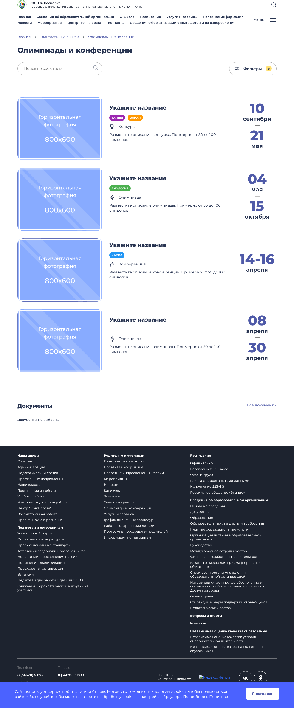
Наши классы (28, 485)
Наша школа (28, 456)
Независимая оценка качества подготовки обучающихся (226, 649)
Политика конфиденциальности (174, 679)
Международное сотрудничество (218, 551)
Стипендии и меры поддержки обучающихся (228, 602)
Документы (199, 512)
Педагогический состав (37, 473)
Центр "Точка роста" (84, 23)
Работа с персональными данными (219, 481)
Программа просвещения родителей (136, 531)
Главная (24, 17)
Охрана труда (201, 475)
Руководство (201, 545)
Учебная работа (30, 496)
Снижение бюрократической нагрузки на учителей (52, 588)
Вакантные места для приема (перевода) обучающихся (225, 565)
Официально (201, 463)
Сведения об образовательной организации (75, 17)
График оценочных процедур (128, 520)
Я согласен (263, 693)
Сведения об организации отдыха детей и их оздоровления (182, 23)
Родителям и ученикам (124, 456)
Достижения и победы (36, 491)
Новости (24, 23)
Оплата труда (201, 596)
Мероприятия (49, 23)
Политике (218, 696)
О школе (127, 17)
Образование (201, 518)
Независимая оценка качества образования (228, 631)
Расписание (150, 17)
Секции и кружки (119, 502)
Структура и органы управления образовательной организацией (218, 574)
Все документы (262, 405)
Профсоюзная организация (40, 568)
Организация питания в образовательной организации (226, 537)
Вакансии (25, 574)
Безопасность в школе (209, 469)
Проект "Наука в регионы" (39, 520)
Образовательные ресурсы (40, 539)
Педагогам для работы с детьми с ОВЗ (50, 580)
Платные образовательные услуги (219, 529)
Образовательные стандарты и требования (227, 523)
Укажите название (138, 107)
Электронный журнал (35, 533)
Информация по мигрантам (127, 537)
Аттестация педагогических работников (51, 551)
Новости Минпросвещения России (47, 557)
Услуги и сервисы (182, 17)
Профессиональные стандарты (43, 545)
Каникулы (112, 491)
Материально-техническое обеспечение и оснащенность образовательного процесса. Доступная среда (227, 586)
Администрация (31, 467)
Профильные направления (40, 479)
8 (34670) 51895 (30, 675)
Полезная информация (223, 17)
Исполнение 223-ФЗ (207, 486)
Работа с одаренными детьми (129, 526)
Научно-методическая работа (42, 502)
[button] (274, 4)
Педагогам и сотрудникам (40, 528)
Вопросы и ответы (206, 616)
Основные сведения (207, 506)
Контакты (116, 23)
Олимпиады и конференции (128, 508)
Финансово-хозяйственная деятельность (224, 557)
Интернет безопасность (124, 461)
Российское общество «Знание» (217, 492)
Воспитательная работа (37, 514)
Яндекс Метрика (108, 691)
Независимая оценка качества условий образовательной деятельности (223, 639)
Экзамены (112, 496)
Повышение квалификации (41, 563)
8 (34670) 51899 (71, 675)
